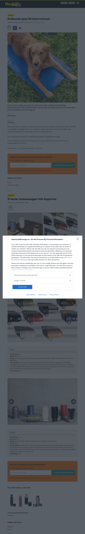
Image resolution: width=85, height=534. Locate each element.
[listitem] (42, 275)
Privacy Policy (54, 294)
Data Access (42, 294)
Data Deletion (30, 294)
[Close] (78, 240)
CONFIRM (22, 287)
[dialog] (42, 267)
